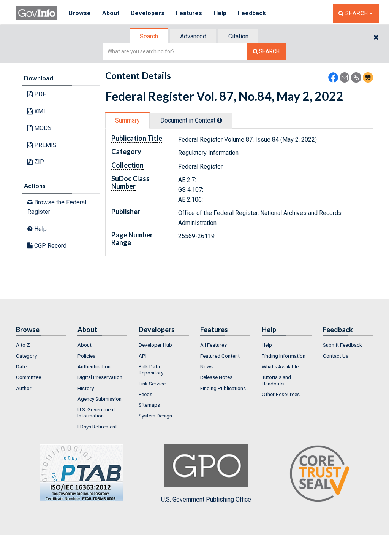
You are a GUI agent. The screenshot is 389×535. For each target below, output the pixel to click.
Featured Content (220, 356)
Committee (28, 377)
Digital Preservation (99, 377)
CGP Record (49, 245)
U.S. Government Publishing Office (206, 499)
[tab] (149, 36)
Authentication (94, 366)
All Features (213, 345)
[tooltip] (219, 120)
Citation (238, 36)
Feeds (145, 394)
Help (219, 13)
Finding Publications (223, 388)
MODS (42, 128)
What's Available (280, 366)
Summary (127, 120)
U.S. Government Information (96, 412)
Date (21, 366)
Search (149, 36)
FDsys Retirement (97, 427)
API (143, 356)
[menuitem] (41, 345)
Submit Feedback (342, 345)
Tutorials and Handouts (276, 380)
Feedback (252, 13)
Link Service (152, 384)
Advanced (193, 36)
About (110, 13)
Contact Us (335, 356)
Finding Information (283, 356)
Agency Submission (99, 399)
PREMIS (45, 145)
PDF (39, 94)
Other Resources (281, 394)
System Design (155, 415)
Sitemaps (149, 405)
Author (24, 388)
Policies (86, 356)
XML (40, 111)
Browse (80, 13)
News (206, 366)
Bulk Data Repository (151, 369)
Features (189, 13)
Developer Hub (155, 345)
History (85, 388)
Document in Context (188, 120)
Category (26, 356)
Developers (147, 13)
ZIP (38, 162)
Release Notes (216, 377)
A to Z (23, 345)
